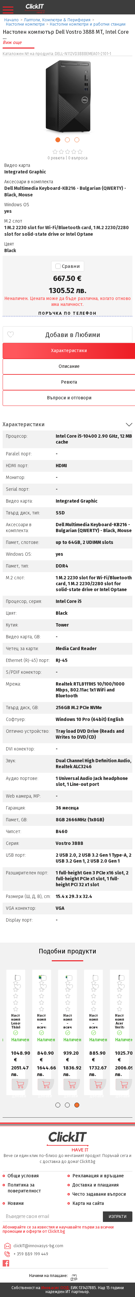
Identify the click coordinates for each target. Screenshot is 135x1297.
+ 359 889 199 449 (30, 1253)
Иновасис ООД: (55, 1288)
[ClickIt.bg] (34, 8)
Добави (16, 1084)
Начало (11, 20)
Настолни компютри (25, 24)
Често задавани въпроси (99, 1194)
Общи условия (23, 1176)
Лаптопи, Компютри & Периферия (57, 20)
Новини (16, 1203)
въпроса (77, 158)
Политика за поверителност (24, 1188)
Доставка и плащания (95, 1185)
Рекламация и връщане (98, 1176)
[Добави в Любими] (17, 987)
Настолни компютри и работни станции (87, 24)
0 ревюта (56, 158)
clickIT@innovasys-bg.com (38, 1245)
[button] (57, 139)
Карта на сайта (88, 1203)
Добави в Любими (73, 335)
